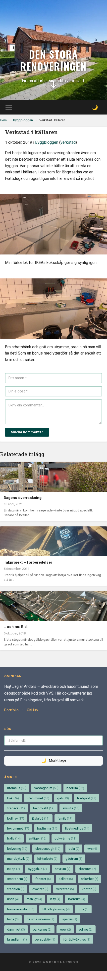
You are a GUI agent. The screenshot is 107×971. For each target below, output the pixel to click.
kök (13, 798)
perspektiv (45, 939)
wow (65, 929)
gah (63, 798)
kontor (89, 889)
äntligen (38, 838)
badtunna (47, 828)
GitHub (32, 710)
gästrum (73, 858)
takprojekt (43, 808)
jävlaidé (41, 818)
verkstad (68, 142)
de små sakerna (40, 919)
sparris (69, 919)
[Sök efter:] (53, 740)
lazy (55, 899)
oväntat (40, 889)
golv (83, 909)
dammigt (16, 929)
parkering (42, 929)
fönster (43, 879)
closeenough (47, 848)
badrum (75, 788)
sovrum (62, 869)
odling (86, 929)
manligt (34, 899)
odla (73, 848)
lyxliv (14, 838)
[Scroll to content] (53, 86)
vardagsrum (46, 788)
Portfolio (11, 710)
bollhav (15, 818)
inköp (13, 869)
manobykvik (18, 858)
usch (13, 899)
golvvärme (65, 838)
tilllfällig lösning (56, 909)
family (64, 818)
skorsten (87, 869)
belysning (17, 848)
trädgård (86, 798)
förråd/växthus (76, 939)
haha (13, 919)
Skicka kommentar (27, 432)
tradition (15, 889)
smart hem (17, 879)
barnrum (76, 899)
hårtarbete (47, 858)
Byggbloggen (23, 120)
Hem (3, 120)
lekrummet (18, 828)
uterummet (38, 798)
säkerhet (89, 879)
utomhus (16, 788)
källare (66, 879)
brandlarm (17, 939)
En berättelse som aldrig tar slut (53, 80)
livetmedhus (77, 828)
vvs (92, 848)
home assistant (20, 909)
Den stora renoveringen (53, 60)
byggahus (37, 869)
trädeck (16, 808)
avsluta (70, 808)
